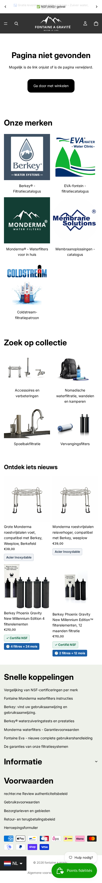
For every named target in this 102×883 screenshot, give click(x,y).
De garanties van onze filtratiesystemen (36, 747)
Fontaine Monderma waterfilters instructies (38, 698)
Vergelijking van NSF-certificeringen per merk (41, 690)
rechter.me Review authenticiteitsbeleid (36, 793)
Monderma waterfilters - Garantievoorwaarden (41, 729)
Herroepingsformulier (21, 828)
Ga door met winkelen (51, 86)
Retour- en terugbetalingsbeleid (29, 819)
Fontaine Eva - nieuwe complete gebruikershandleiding (48, 738)
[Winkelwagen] (96, 23)
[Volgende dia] (96, 6)
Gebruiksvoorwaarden (22, 802)
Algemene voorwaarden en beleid (51, 873)
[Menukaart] (5, 23)
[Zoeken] (16, 23)
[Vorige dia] (5, 6)
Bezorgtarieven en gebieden (27, 811)
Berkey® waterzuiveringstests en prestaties (39, 721)
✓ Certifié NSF (16, 638)
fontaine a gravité (57, 862)
